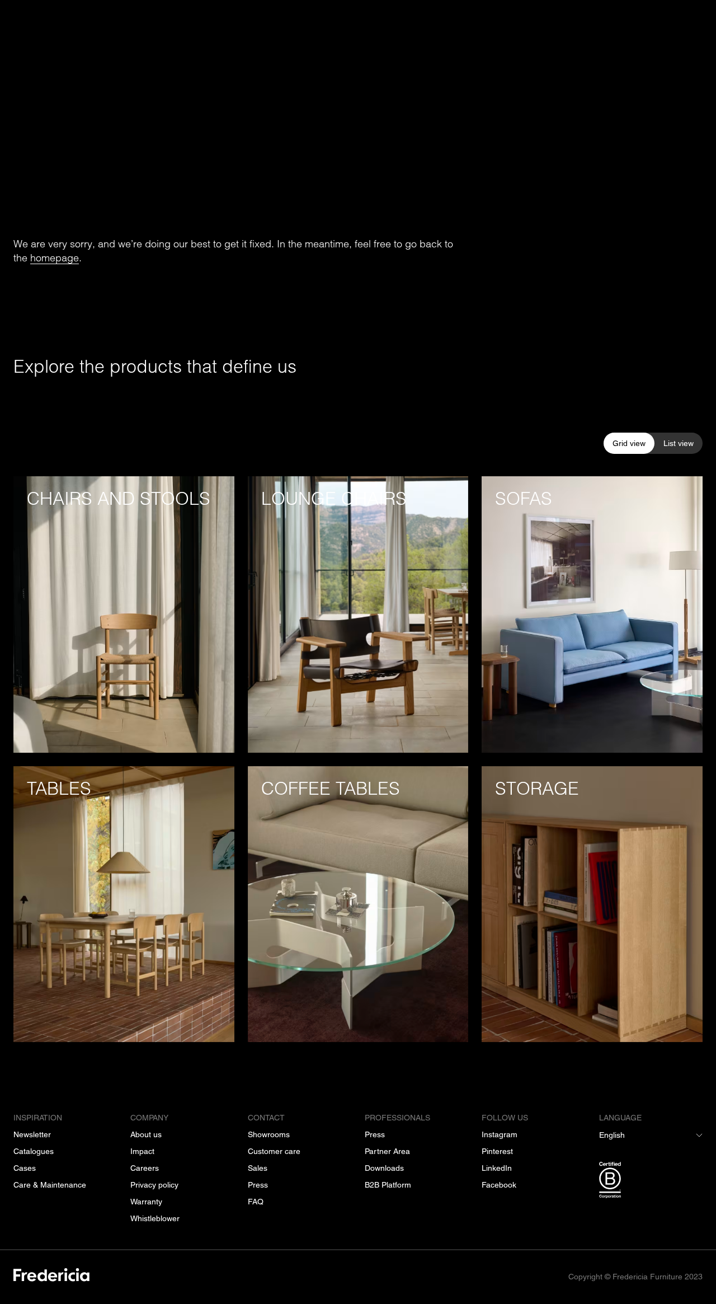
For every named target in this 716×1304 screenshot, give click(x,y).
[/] (51, 1277)
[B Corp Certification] (651, 1182)
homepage (54, 257)
